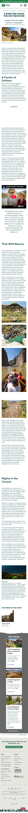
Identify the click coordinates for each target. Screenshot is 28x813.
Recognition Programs (6, 780)
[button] (22, 808)
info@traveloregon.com (22, 794)
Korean (23, 798)
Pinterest (19, 789)
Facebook (9, 789)
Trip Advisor (19, 777)
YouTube (12, 789)
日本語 (15, 798)
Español (14, 799)
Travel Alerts (17, 764)
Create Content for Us (6, 762)
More (13, 661)
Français (5, 798)
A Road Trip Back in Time (13, 681)
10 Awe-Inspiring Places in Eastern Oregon (13, 651)
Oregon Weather (18, 762)
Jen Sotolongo (10, 727)
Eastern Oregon (5, 626)
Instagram (16, 789)
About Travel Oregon (6, 756)
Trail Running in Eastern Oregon (13, 708)
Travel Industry (4, 774)
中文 (19, 798)
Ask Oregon (17, 756)
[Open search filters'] (21, 5)
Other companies (17, 597)
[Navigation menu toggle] (25, 5)
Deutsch (10, 798)
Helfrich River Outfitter (12, 87)
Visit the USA (17, 771)
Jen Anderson (10, 664)
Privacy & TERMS (14, 803)
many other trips (20, 596)
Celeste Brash (10, 691)
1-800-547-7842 (11, 794)
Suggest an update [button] (23, 734)
